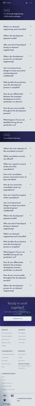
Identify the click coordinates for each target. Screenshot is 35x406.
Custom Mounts (22, 336)
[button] (27, 3)
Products (5, 330)
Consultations (5, 357)
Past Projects (4, 360)
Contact (4, 380)
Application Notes (6, 342)
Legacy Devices (5, 339)
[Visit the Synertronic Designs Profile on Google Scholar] (4, 400)
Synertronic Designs (8, 373)
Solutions (21, 330)
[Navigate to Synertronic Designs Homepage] (4, 395)
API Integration (21, 333)
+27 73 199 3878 (6, 386)
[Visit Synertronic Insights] (6, 404)
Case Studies (21, 342)
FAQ (3, 367)
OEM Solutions (22, 339)
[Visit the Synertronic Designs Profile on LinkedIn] (11, 395)
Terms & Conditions (6, 364)
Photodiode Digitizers (7, 336)
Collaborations (7, 351)
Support (4, 345)
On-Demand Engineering (8, 354)
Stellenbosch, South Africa (8, 389)
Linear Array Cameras (7, 333)
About (3, 377)
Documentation (22, 354)
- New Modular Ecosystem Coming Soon (24, 366)
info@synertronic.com (7, 383)
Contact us (17, 318)
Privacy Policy (21, 360)
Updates (20, 357)
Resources (21, 351)
